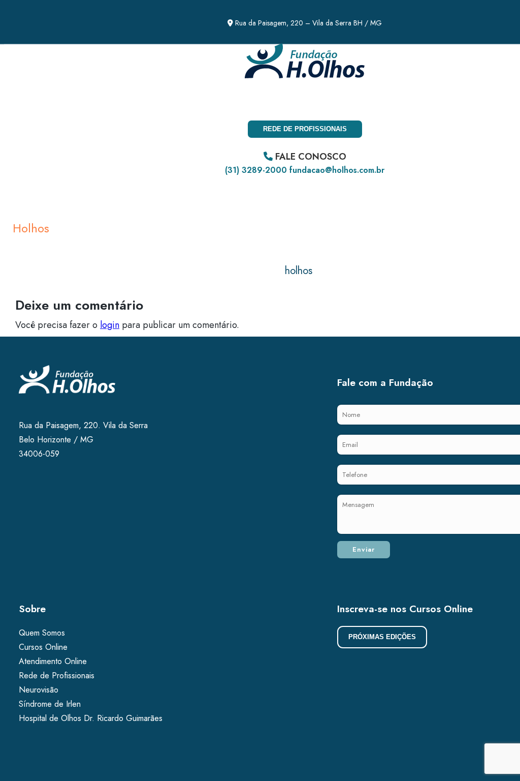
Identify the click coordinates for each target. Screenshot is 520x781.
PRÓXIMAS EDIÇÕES (382, 637)
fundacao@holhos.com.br (336, 170)
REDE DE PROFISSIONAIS (305, 129)
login (109, 325)
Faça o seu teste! (45, 101)
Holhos (31, 228)
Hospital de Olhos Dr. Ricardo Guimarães (90, 718)
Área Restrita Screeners (145, 101)
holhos (298, 270)
